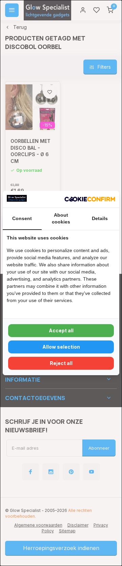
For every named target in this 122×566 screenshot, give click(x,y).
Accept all (61, 330)
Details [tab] (100, 218)
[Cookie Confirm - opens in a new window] (89, 199)
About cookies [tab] (61, 218)
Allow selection (61, 347)
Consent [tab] (22, 218)
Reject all (61, 363)
